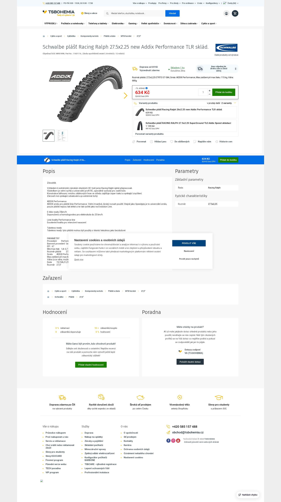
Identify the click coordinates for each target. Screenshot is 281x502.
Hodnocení (149, 160)
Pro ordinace (188, 3)
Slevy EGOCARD (54, 456)
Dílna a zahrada (188, 23)
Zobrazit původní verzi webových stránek (201, 442)
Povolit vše (189, 243)
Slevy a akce (90, 13)
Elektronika (117, 23)
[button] (230, 3)
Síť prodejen (130, 437)
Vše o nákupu (139, 3)
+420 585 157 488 (52, 3)
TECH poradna (53, 468)
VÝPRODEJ (50, 23)
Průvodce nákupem (56, 433)
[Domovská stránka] (44, 37)
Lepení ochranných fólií (97, 468)
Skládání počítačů (94, 445)
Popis (127, 160)
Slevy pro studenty (55, 452)
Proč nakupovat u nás (57, 437)
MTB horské (126, 36)
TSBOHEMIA (209, 439)
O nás (199, 3)
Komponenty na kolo (89, 36)
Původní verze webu (56, 464)
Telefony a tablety (97, 23)
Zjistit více (78, 259)
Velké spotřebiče (150, 23)
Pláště (71, 297)
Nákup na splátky (94, 437)
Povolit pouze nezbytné (189, 259)
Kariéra (127, 445)
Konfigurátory (212, 3)
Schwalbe (59, 297)
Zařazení (137, 160)
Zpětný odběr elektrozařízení (99, 453)
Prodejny (152, 3)
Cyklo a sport (208, 23)
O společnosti (131, 433)
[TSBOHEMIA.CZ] (59, 13)
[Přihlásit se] (226, 13)
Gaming (132, 23)
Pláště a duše (109, 36)
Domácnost (170, 23)
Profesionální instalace (97, 472)
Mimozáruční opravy (95, 449)
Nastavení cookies (133, 457)
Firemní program (54, 460)
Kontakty (128, 441)
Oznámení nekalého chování (138, 453)
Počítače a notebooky (72, 23)
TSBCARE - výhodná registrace (101, 464)
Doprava (89, 433)
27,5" (139, 36)
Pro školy (174, 3)
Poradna (160, 160)
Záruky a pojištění (94, 441)
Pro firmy (162, 3)
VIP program (52, 472)
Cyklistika (71, 36)
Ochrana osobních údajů (136, 449)
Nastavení (189, 251)
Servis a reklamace (56, 441)
